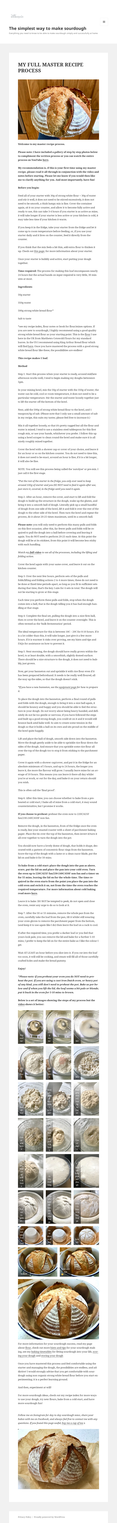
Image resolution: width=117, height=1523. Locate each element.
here (45, 160)
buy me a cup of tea (72, 1423)
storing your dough (52, 1355)
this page (39, 251)
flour (87, 334)
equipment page (67, 687)
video (21, 1004)
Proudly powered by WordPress (49, 1517)
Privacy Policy (24, 1517)
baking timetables (41, 1351)
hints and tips (58, 1347)
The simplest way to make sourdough (47, 28)
